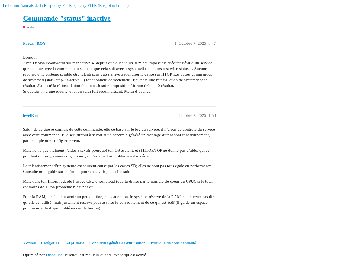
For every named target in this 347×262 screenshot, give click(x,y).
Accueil (29, 243)
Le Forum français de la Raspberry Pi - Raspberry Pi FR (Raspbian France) (66, 5)
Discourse (54, 255)
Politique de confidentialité (173, 243)
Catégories (50, 243)
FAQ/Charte (74, 243)
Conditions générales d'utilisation (117, 243)
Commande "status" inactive (67, 18)
